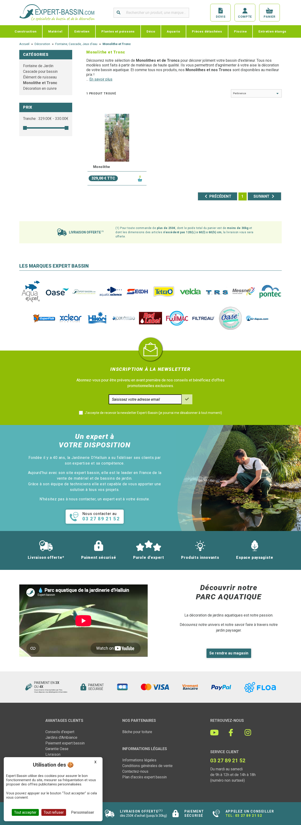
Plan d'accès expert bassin (144, 777)
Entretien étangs (272, 31)
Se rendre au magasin (228, 653)
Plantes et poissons (118, 31)
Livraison (52, 754)
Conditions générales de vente (147, 766)
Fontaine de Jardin (38, 66)
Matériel (55, 31)
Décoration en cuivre (40, 88)
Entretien (82, 31)
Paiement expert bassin (65, 743)
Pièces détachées (207, 31)
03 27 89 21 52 (248, 815)
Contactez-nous (135, 771)
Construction (26, 31)
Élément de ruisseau (40, 77)
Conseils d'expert (59, 732)
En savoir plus (100, 79)
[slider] (25, 128)
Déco (151, 31)
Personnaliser (82, 812)
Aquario (173, 31)
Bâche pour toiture (137, 732)
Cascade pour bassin (40, 71)
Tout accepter (25, 812)
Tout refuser (54, 812)
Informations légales (139, 760)
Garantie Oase (56, 749)
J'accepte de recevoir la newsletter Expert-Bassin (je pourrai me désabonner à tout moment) (153, 413)
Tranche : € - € (45, 118)
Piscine (240, 31)
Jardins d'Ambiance (61, 737)
